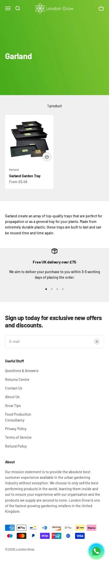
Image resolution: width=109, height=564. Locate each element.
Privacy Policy (16, 429)
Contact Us (13, 388)
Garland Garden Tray (25, 176)
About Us (12, 397)
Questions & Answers (22, 370)
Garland (14, 169)
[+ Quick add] (46, 156)
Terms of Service (18, 437)
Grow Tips (13, 405)
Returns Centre (17, 379)
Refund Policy (16, 446)
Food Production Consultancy (18, 417)
